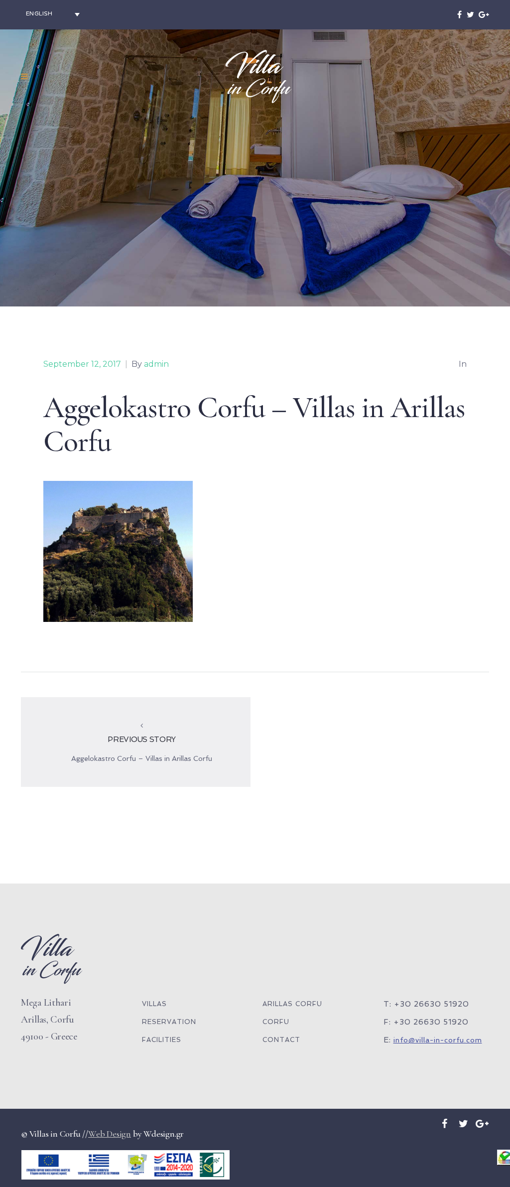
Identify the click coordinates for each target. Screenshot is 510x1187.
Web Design (109, 1133)
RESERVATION (169, 1022)
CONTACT (281, 1039)
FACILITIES (161, 1039)
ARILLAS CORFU (292, 1004)
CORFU (275, 1022)
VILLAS (154, 1004)
